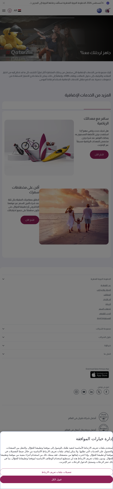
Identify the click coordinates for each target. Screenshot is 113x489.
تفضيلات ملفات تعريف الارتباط (56, 472)
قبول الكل (56, 479)
